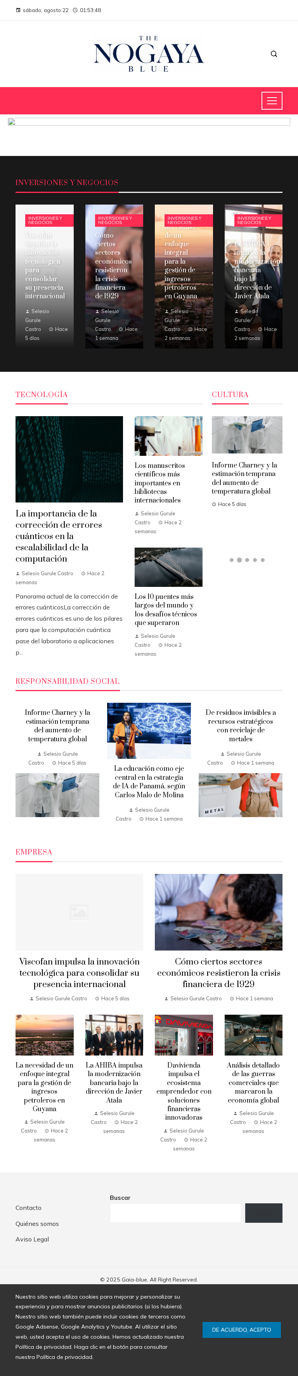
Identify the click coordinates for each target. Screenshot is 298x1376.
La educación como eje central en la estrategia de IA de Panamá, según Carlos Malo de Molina (149, 782)
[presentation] (21, 766)
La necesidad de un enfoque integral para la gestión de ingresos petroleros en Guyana (44, 1087)
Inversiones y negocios (45, 220)
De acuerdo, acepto (241, 1329)
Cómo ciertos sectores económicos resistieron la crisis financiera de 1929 (219, 973)
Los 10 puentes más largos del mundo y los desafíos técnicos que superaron (166, 610)
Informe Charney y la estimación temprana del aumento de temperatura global (244, 478)
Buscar (120, 1197)
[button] (232, 560)
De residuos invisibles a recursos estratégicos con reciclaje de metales (241, 726)
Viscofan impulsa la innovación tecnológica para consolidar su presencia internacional (79, 973)
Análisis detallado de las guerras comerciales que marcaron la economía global (253, 1083)
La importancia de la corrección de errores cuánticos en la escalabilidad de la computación (59, 536)
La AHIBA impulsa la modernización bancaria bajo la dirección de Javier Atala (114, 1083)
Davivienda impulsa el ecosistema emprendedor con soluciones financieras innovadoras (183, 1091)
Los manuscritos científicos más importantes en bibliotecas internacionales (160, 483)
